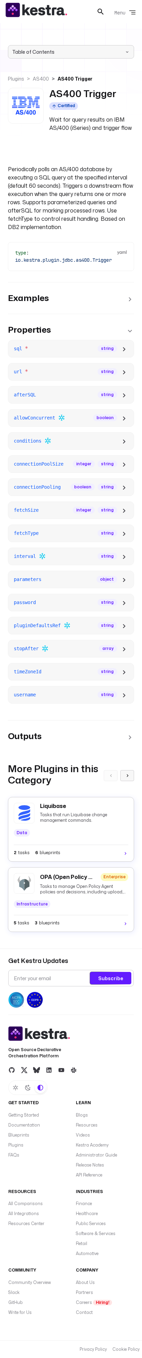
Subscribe (110, 978)
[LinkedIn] (48, 1070)
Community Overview (29, 1282)
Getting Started (23, 1115)
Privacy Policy (93, 1349)
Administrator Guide (96, 1155)
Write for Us (20, 1312)
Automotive (87, 1253)
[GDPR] (35, 1000)
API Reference (89, 1175)
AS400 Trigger (75, 78)
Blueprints (18, 1135)
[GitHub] (11, 1070)
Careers (92, 1302)
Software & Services (95, 1233)
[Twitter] (24, 1070)
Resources (87, 1125)
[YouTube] (61, 1070)
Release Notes (90, 1165)
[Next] (127, 775)
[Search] (101, 12)
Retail (81, 1243)
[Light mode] (15, 1087)
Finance (84, 1203)
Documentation (24, 1125)
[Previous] (111, 775)
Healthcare (87, 1213)
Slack (14, 1292)
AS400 (41, 78)
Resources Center (26, 1223)
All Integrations (23, 1213)
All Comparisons (25, 1203)
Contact (84, 1312)
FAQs (13, 1155)
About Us (85, 1282)
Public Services (91, 1223)
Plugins (16, 78)
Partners (84, 1292)
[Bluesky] (36, 1070)
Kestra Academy (92, 1145)
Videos (83, 1135)
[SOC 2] (16, 1000)
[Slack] (73, 1070)
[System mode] (40, 1087)
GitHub (15, 1302)
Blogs (82, 1115)
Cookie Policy (126, 1349)
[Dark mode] (27, 1087)
